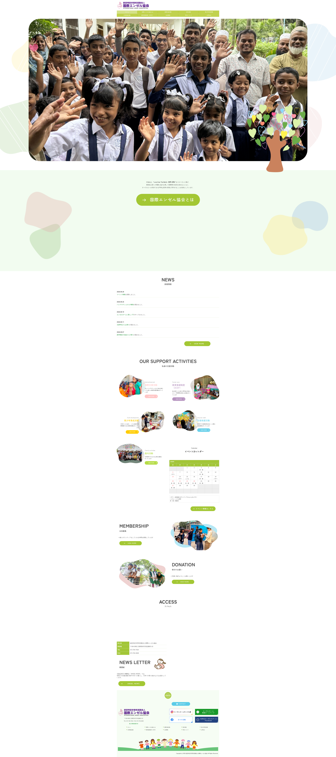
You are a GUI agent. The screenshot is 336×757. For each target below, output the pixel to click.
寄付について (188, 15)
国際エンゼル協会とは (147, 12)
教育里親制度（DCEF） (147, 15)
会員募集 (168, 15)
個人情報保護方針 (133, 723)
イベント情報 (121, 294)
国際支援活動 (168, 12)
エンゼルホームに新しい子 (125, 314)
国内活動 (188, 12)
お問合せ (209, 15)
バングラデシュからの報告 (125, 304)
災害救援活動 (127, 15)
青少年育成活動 (209, 12)
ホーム (127, 12)
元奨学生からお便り (123, 324)
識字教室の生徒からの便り (125, 335)
